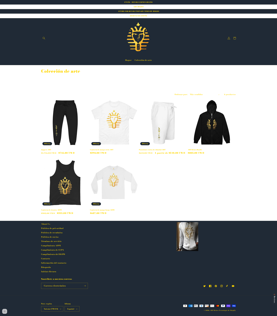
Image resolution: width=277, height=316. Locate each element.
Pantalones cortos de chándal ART (152, 150)
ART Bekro (214, 310)
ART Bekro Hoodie (195, 150)
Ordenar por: (181, 94)
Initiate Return (48, 271)
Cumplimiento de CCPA (52, 250)
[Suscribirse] (85, 286)
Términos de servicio (51, 241)
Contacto (45, 258)
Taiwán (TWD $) (51, 309)
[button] (44, 38)
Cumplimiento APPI (51, 245)
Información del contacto (53, 262)
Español (70, 309)
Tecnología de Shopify (227, 310)
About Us (45, 224)
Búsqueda (46, 267)
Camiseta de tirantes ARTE (51, 210)
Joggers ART (46, 150)
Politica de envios (50, 237)
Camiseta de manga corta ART (101, 150)
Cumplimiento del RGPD (53, 254)
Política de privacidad (52, 228)
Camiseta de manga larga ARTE (102, 210)
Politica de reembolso (52, 232)
